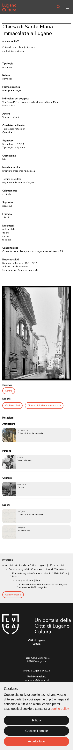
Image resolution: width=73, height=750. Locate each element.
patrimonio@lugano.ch (36, 680)
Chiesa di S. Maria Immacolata (44, 405)
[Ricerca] (58, 7)
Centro (8, 390)
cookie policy (60, 708)
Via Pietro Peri (12, 405)
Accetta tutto (36, 741)
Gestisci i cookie (36, 731)
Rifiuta (36, 720)
